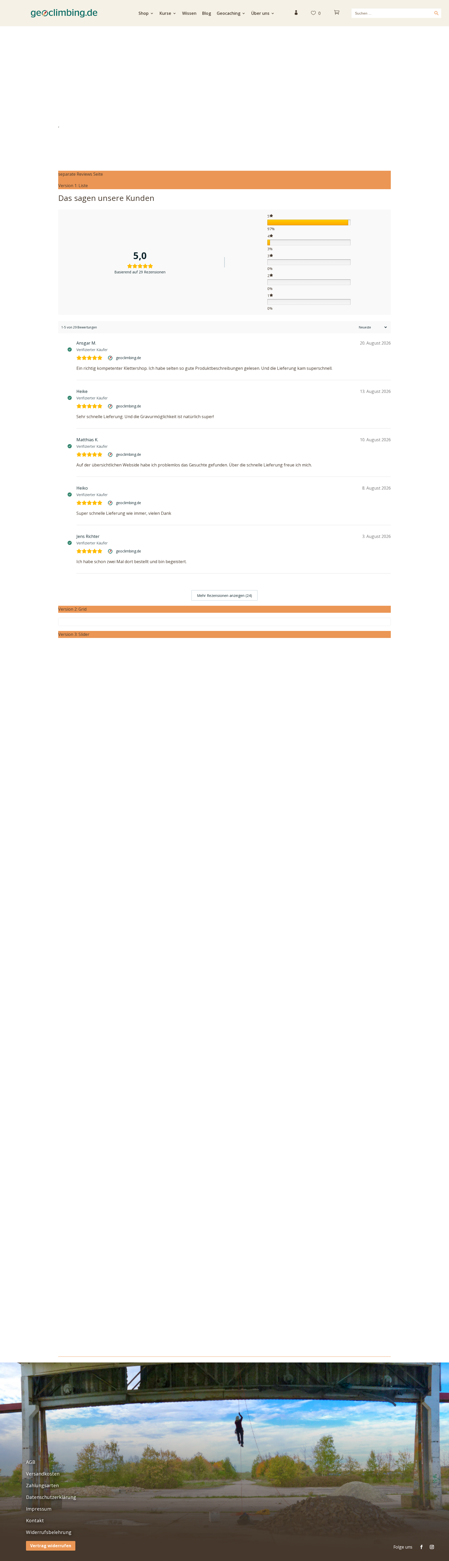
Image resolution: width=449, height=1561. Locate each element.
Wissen (189, 13)
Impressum (38, 1509)
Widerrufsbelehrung (48, 1532)
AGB (30, 1462)
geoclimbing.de (128, 357)
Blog (206, 13)
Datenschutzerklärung (51, 1497)
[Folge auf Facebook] (421, 1547)
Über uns (260, 13)
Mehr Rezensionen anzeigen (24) (224, 595)
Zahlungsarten (42, 1485)
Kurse (165, 13)
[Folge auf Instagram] (432, 1547)
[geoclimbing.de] (111, 358)
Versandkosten (43, 1474)
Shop (143, 13)
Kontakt (35, 1520)
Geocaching (228, 13)
